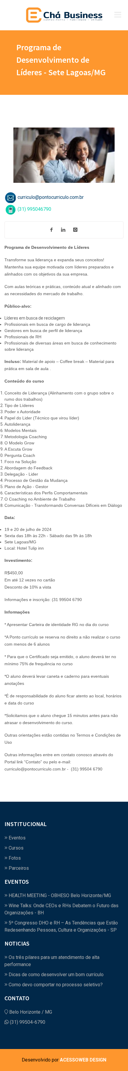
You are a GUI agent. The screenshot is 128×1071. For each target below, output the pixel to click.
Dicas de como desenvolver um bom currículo (55, 974)
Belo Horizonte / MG (30, 1012)
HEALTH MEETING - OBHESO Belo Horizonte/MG (59, 895)
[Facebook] (51, 230)
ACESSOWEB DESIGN (83, 1060)
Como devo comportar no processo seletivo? (55, 984)
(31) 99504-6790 (27, 1022)
